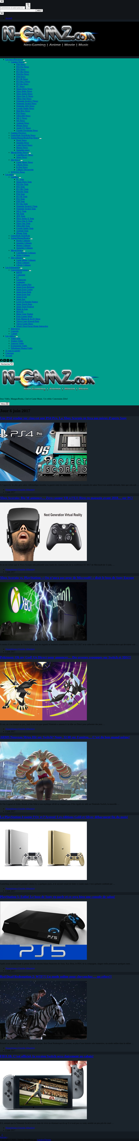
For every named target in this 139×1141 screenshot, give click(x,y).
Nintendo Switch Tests (26, 209)
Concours (9, 353)
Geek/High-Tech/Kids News (23, 135)
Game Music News (24, 162)
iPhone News (22, 125)
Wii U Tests (21, 211)
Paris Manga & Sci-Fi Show (28, 319)
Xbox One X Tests (24, 221)
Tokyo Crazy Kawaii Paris (27, 321)
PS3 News (20, 113)
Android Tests (22, 231)
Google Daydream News (27, 130)
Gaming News (17, 62)
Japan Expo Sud (23, 294)
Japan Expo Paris (23, 292)
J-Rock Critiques (23, 265)
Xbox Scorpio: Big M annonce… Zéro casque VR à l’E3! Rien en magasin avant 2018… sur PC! (66, 498)
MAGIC (20, 311)
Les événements (12, 267)
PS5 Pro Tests (22, 184)
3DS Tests (20, 216)
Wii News (20, 120)
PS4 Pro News (22, 74)
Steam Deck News (24, 89)
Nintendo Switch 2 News (27, 101)
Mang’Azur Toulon (24, 314)
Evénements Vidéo (19, 346)
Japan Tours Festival (25, 306)
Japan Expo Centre (24, 289)
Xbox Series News (24, 94)
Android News (22, 123)
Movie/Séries (16, 250)
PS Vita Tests (22, 204)
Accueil (8, 355)
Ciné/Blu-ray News (24, 155)
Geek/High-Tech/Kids (20, 236)
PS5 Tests (20, 187)
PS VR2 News (22, 72)
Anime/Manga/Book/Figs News (24, 138)
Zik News (15, 160)
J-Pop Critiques (22, 262)
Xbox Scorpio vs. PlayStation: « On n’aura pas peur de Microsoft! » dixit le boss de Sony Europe (67, 577)
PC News (20, 86)
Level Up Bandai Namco (27, 302)
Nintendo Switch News (26, 103)
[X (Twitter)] (5, 361)
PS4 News (20, 76)
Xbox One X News (24, 96)
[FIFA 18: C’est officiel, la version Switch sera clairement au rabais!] (43, 1118)
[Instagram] (8, 361)
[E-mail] (11, 361)
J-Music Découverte (25, 169)
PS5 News (20, 69)
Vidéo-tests (15, 338)
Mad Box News (23, 111)
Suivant (3, 1137)
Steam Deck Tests (24, 182)
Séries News (21, 157)
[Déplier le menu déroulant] (24, 60)
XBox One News (23, 98)
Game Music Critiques (26, 260)
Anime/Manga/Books (20, 238)
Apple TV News (23, 128)
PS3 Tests (20, 199)
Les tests (9, 174)
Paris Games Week (24, 316)
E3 (17, 277)
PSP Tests (20, 201)
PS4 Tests (20, 194)
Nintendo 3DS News (25, 106)
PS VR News (22, 79)
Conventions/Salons (19, 270)
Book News (21, 140)
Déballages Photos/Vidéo (21, 348)
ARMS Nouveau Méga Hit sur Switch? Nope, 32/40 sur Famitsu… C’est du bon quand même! (65, 737)
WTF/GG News (18, 172)
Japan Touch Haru (24, 304)
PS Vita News (22, 84)
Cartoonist (20, 275)
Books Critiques (23, 240)
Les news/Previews (13, 59)
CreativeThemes (44, 1140)
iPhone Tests (21, 233)
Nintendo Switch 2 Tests (26, 206)
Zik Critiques (16, 258)
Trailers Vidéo (17, 341)
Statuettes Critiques (24, 248)
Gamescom (21, 280)
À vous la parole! (12, 351)
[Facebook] (1, 361)
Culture (14, 333)
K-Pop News (22, 167)
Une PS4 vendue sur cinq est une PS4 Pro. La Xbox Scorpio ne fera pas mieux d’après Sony (63, 418)
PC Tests (20, 179)
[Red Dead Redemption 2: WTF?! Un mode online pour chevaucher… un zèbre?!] (43, 1039)
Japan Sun (20, 299)
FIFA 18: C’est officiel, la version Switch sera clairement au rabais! (47, 1056)
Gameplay (20, 282)
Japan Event (21, 297)
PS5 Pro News (22, 67)
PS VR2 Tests (22, 189)
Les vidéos (10, 336)
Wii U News (21, 118)
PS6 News (20, 64)
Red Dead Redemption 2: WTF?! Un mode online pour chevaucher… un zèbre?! (56, 976)
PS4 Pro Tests (22, 191)
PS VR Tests (21, 196)
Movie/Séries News (19, 152)
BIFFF (19, 272)
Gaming (14, 177)
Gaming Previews (18, 133)
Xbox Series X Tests (25, 218)
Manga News (22, 147)
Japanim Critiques (24, 243)
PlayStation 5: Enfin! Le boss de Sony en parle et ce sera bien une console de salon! (57, 896)
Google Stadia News (25, 108)
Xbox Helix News (24, 91)
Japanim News (22, 143)
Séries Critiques (23, 255)
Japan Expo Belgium (25, 287)
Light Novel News (24, 145)
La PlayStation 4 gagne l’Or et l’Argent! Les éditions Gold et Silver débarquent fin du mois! (64, 817)
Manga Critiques (23, 245)
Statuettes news (22, 150)
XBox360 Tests (23, 226)
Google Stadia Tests (24, 228)
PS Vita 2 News (23, 81)
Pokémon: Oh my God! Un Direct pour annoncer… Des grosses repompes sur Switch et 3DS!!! (65, 657)
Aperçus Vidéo (17, 343)
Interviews (15, 328)
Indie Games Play (23, 284)
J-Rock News (22, 165)
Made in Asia (22, 309)
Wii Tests (20, 213)
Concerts (14, 331)
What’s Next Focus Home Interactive (32, 326)
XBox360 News (23, 116)
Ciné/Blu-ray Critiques (26, 253)
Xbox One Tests (23, 223)
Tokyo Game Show (24, 324)
